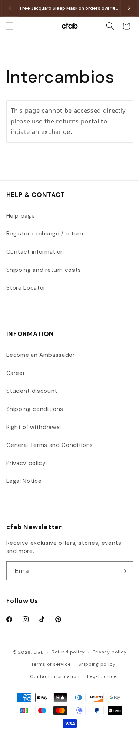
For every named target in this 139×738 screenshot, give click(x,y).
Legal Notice (24, 481)
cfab (38, 652)
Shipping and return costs (44, 270)
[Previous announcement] (10, 8)
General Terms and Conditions (49, 445)
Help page (20, 216)
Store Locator (26, 287)
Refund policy (68, 652)
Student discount (32, 391)
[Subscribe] (123, 571)
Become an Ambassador (40, 355)
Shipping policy (97, 664)
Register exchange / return (44, 233)
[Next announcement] (129, 8)
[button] (9, 26)
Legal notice (101, 676)
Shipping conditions (35, 409)
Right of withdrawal (34, 427)
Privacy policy (26, 463)
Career (15, 373)
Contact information (35, 252)
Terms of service (50, 664)
